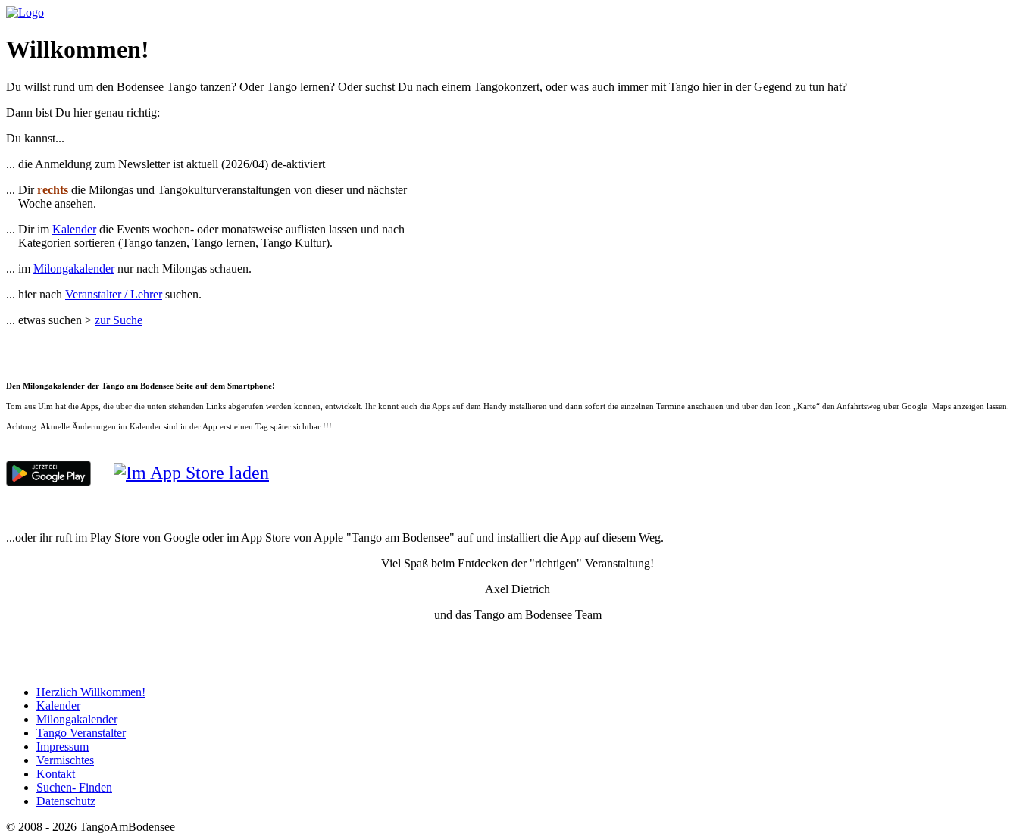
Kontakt (55, 773)
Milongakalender (73, 268)
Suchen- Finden (74, 787)
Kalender (74, 229)
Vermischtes (65, 760)
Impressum (62, 746)
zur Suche (118, 320)
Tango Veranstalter (81, 732)
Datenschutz (65, 801)
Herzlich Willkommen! (90, 691)
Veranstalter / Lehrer (113, 294)
